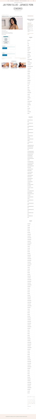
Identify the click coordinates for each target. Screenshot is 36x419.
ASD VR (28, 43)
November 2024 (29, 260)
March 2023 (29, 295)
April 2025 (29, 251)
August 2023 (29, 286)
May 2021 (29, 333)
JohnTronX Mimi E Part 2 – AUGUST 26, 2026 (30, 170)
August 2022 (29, 307)
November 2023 (29, 281)
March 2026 (29, 232)
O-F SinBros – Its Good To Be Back (30, 188)
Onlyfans (28, 87)
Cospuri (28, 50)
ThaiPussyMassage (30, 101)
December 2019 (29, 361)
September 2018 (29, 387)
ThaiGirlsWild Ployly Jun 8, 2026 (22, 68)
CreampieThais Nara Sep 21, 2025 (31, 204)
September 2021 (29, 326)
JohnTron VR (29, 71)
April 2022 (29, 314)
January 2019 (29, 380)
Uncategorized (29, 111)
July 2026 (29, 225)
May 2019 (29, 373)
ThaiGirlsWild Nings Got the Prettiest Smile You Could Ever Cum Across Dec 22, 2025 (31, 147)
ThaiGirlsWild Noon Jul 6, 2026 (14, 68)
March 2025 (29, 253)
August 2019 (29, 368)
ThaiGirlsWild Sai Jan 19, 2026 (30, 143)
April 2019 (29, 375)
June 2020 (29, 352)
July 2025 (29, 246)
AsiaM (28, 45)
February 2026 (29, 234)
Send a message (30, 22)
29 (33, 403)
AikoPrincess (29, 40)
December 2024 (29, 258)
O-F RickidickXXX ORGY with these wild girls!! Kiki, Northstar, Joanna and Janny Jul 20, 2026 (31, 193)
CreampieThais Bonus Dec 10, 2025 (30, 198)
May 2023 (29, 291)
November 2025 (29, 239)
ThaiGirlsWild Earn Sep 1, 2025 (30, 217)
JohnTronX (29, 73)
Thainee (28, 99)
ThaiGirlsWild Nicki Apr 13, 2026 (30, 133)
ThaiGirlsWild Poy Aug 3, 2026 (5, 68)
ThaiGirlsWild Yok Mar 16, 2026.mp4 (30, 136)
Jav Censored (29, 64)
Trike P (28, 106)
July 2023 (29, 288)
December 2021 (29, 321)
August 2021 (29, 328)
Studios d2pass (29, 92)
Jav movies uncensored (30, 66)
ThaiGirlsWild (29, 97)
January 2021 (29, 340)
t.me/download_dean (30, 24)
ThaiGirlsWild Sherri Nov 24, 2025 (31, 207)
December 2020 (29, 342)
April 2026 (29, 230)
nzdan (28, 85)
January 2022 (29, 319)
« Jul (28, 408)
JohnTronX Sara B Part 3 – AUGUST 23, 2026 (30, 176)
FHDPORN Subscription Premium (18, 2)
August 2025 (29, 244)
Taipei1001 (29, 94)
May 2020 (29, 354)
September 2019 (29, 366)
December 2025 (29, 237)
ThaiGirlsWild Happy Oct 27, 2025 (31, 210)
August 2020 (29, 349)
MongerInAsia (29, 80)
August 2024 (29, 265)
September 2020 (29, 347)
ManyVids (29, 78)
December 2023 (29, 279)
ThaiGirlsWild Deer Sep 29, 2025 (30, 213)
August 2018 (29, 389)
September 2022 (29, 305)
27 (31, 403)
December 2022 (29, 300)
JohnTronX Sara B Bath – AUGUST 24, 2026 (30, 173)
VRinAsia (28, 113)
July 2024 (29, 267)
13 (31, 400)
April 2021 (29, 335)
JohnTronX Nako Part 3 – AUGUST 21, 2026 (30, 179)
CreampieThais (29, 52)
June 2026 (29, 227)
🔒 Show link (4, 48)
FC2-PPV (28, 57)
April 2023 (29, 293)
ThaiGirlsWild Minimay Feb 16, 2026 (30, 140)
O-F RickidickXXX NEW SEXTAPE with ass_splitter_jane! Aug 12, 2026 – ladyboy (30, 183)
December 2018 (29, 382)
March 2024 (29, 274)
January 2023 (29, 298)
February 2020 (29, 359)
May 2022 (29, 312)
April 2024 (29, 272)
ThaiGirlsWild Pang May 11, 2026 (30, 130)
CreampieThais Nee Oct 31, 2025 (30, 201)
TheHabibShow (29, 104)
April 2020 (29, 356)
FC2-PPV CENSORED (30, 59)
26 (30, 403)
